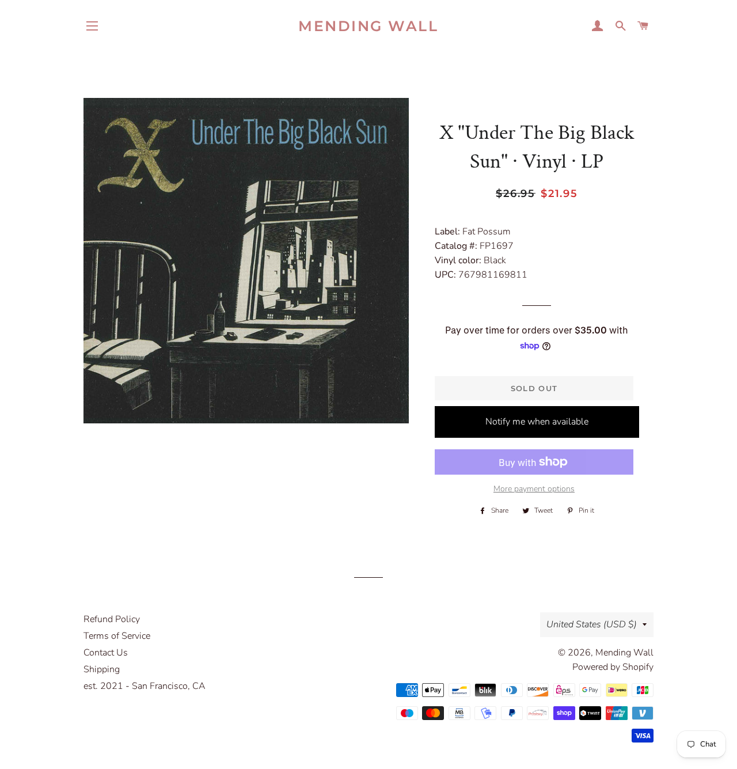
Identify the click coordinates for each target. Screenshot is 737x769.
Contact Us (105, 652)
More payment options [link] (534, 488)
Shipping (101, 669)
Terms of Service (116, 636)
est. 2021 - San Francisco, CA (144, 686)
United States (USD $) (591, 624)
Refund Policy (111, 619)
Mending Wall (368, 26)
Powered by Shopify (613, 667)
